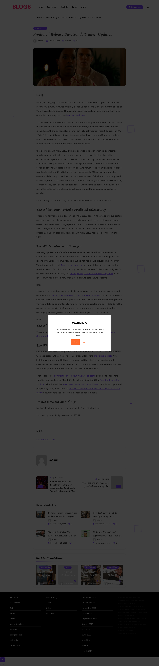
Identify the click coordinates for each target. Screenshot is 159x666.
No (84, 342)
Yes (75, 342)
